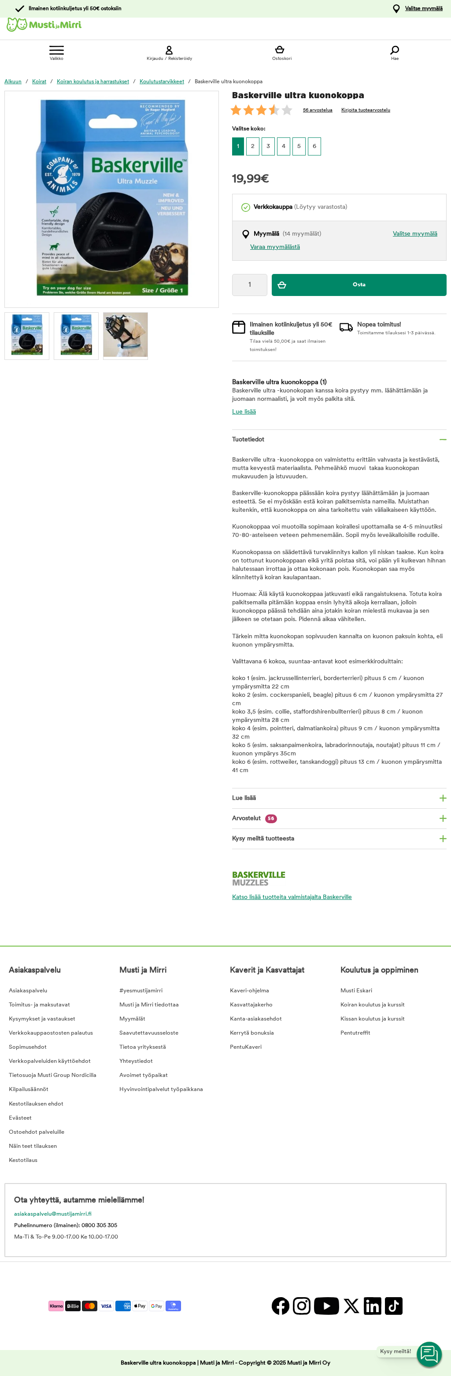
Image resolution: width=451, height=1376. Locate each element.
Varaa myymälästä (275, 247)
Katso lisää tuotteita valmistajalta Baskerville (292, 897)
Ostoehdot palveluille (36, 1132)
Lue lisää (244, 412)
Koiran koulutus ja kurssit (372, 1005)
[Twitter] (351, 1306)
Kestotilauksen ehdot (36, 1104)
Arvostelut (253, 818)
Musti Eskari (356, 991)
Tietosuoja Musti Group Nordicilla (52, 1075)
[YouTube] (326, 1306)
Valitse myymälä (424, 8)
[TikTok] (393, 1306)
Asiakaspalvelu (28, 991)
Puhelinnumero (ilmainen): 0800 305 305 (65, 1225)
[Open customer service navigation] (430, 1355)
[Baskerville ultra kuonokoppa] (76, 335)
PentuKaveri (246, 1047)
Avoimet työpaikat (143, 1075)
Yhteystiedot (136, 1061)
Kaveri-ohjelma (249, 991)
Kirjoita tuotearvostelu (365, 110)
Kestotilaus (23, 1160)
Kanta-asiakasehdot (256, 1019)
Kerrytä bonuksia (252, 1033)
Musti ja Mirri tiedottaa (149, 1005)
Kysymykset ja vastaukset (42, 1019)
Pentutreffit (355, 1033)
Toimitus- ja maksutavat (39, 1005)
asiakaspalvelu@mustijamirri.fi (53, 1214)
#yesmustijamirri (141, 991)
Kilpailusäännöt (28, 1089)
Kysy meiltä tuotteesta (263, 839)
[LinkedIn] (372, 1306)
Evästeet (20, 1118)
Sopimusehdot (28, 1047)
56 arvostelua (318, 110)
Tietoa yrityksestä (142, 1047)
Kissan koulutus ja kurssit (372, 1019)
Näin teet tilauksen (33, 1146)
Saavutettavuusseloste (148, 1033)
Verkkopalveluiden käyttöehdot (50, 1061)
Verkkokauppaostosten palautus (51, 1033)
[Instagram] (301, 1306)
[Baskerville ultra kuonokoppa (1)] (27, 335)
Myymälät (132, 1019)
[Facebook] (280, 1306)
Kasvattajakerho (251, 1005)
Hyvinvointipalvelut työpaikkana (161, 1089)
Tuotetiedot (248, 439)
